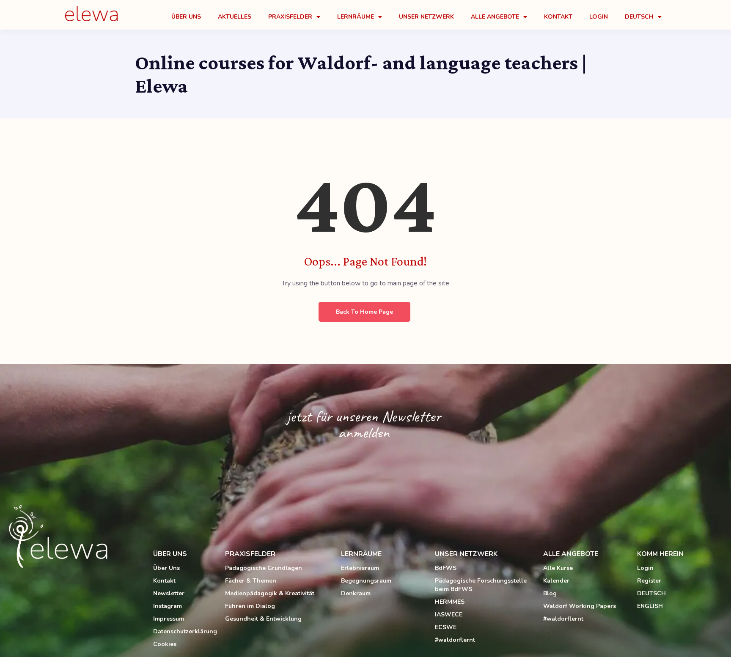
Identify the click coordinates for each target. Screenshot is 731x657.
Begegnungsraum (366, 581)
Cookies (164, 644)
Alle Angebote (495, 17)
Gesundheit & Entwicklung (263, 619)
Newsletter (168, 593)
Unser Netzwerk (426, 17)
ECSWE (445, 627)
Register (649, 581)
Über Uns (186, 17)
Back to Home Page (364, 312)
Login (598, 17)
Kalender (556, 581)
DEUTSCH (651, 593)
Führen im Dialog (250, 606)
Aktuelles (234, 17)
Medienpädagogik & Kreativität (269, 593)
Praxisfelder (290, 17)
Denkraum (356, 593)
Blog (550, 593)
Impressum (168, 619)
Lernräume (355, 17)
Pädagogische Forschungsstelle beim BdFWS (481, 585)
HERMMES (449, 602)
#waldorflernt (455, 640)
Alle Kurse (558, 568)
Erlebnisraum (360, 568)
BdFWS (445, 568)
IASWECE (448, 614)
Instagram (167, 606)
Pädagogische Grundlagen (263, 568)
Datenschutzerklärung (185, 631)
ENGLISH (650, 606)
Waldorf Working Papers (579, 606)
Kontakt (558, 17)
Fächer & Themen (250, 581)
